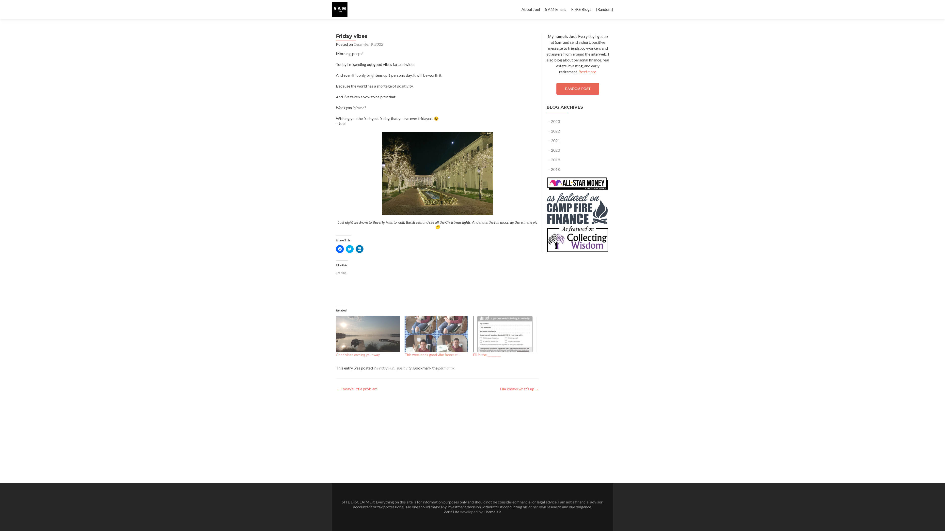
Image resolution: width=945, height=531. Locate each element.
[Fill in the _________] (505, 334)
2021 (555, 140)
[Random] (604, 9)
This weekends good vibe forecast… (432, 355)
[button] (339, 9)
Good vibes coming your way (358, 355)
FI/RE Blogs (581, 9)
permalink (446, 368)
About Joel (530, 9)
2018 (555, 169)
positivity (404, 368)
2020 (555, 150)
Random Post (578, 89)
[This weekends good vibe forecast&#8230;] (436, 334)
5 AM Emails (555, 9)
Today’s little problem (357, 388)
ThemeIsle (492, 511)
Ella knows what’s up (519, 388)
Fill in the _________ (487, 355)
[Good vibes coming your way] (368, 334)
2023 (555, 121)
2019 (555, 159)
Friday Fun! (386, 368)
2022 (555, 131)
